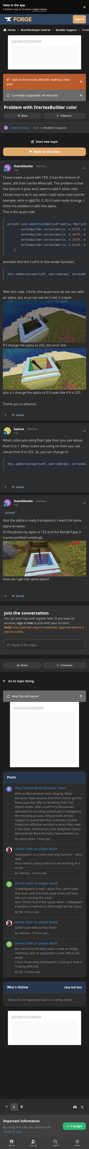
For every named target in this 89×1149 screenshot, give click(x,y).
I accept (76, 1126)
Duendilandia (19, 128)
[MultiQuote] (6, 415)
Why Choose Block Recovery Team (40, 788)
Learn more (8, 7)
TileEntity (24, 873)
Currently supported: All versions (35, 95)
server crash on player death (36, 849)
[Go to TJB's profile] (9, 884)
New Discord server (25, 696)
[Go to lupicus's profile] (7, 430)
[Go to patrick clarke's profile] (9, 789)
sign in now (25, 623)
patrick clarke (27, 839)
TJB (21, 912)
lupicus (19, 429)
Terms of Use (12, 1132)
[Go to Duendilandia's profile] (6, 128)
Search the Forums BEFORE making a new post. (38, 82)
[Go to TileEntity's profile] (9, 850)
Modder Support (55, 128)
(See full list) (73, 987)
